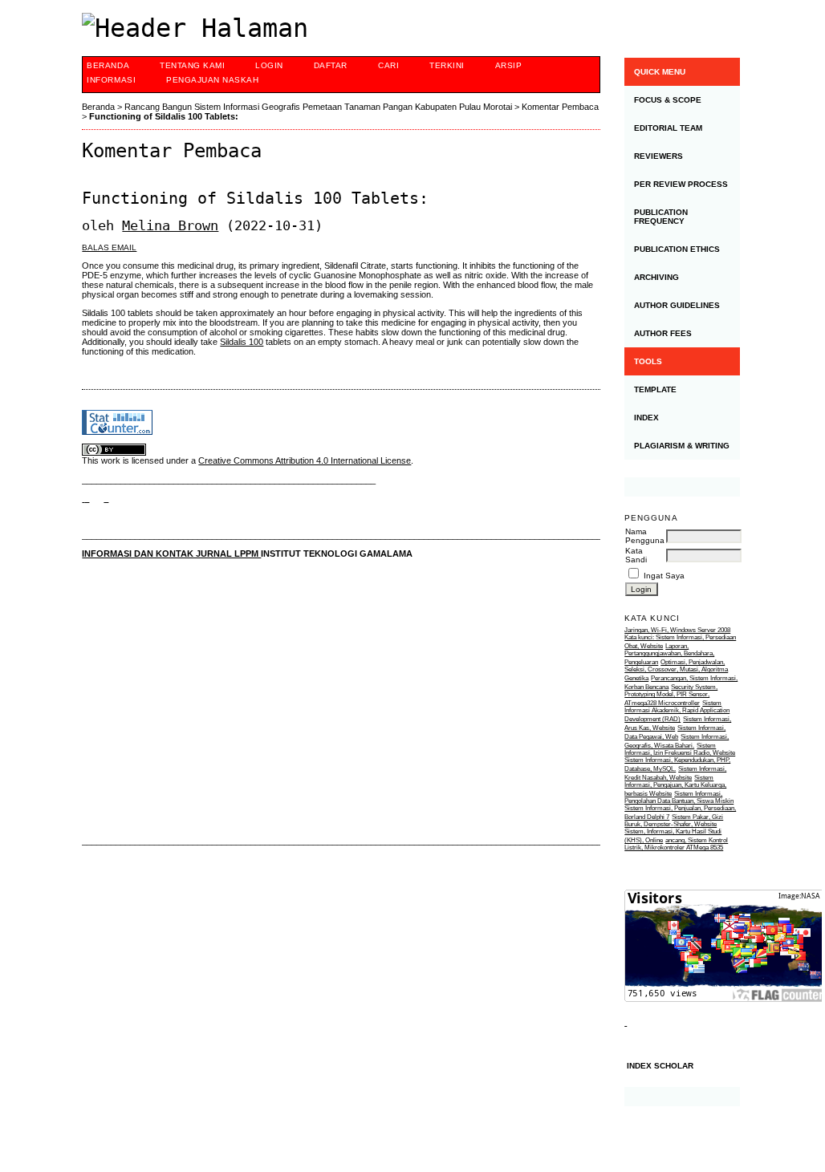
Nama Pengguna (644, 536)
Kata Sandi (636, 555)
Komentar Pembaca (560, 107)
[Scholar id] (85, 498)
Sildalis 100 (241, 342)
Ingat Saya (664, 575)
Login (269, 65)
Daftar (330, 65)
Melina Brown (170, 225)
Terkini (447, 65)
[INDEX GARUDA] (106, 498)
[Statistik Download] (625, 1022)
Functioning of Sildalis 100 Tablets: (163, 116)
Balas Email (109, 247)
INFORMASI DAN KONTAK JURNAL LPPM (171, 553)
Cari (388, 65)
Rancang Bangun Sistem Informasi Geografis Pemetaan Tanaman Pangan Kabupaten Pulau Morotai (318, 107)
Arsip (508, 65)
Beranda (108, 65)
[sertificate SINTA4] (681, 487)
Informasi (111, 79)
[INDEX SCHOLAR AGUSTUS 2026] (681, 1096)
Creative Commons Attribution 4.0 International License (304, 460)
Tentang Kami (192, 65)
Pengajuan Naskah (212, 79)
